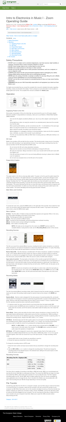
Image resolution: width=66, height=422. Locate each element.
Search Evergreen (29, 416)
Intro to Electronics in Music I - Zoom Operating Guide (42, 26)
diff (7, 29)
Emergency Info (56, 416)
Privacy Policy (46, 416)
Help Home (5, 8)
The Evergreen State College (12, 413)
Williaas (28, 24)
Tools (13, 8)
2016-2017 (14, 399)
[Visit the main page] (11, 2)
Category (8, 399)
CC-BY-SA (19, 408)
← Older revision (12, 29)
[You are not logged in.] (38, 4)
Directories (38, 416)
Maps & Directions (17, 416)
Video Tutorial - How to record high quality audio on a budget (21, 36)
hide (14, 38)
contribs (35, 24)
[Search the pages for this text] (60, 4)
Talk (31, 24)
